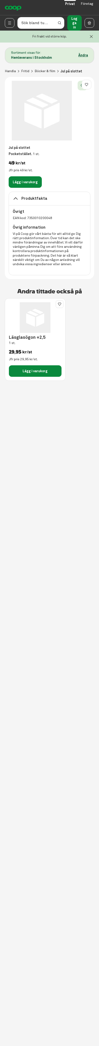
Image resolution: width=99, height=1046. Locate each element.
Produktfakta (34, 198)
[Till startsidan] (13, 7)
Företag (87, 4)
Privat (70, 4)
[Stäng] (91, 36)
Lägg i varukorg (25, 182)
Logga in (74, 22)
